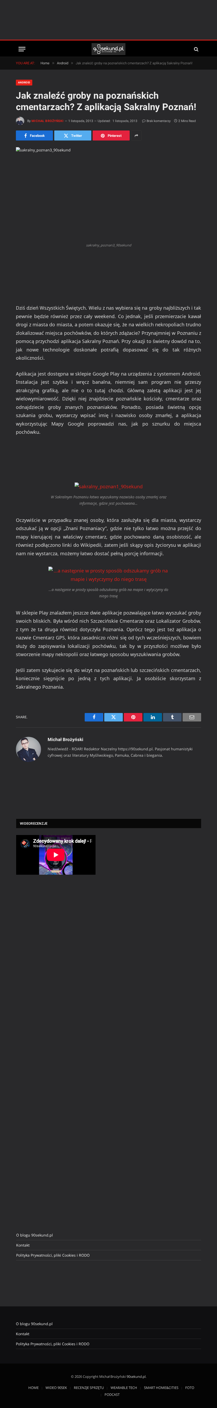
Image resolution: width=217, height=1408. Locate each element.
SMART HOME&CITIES (161, 1387)
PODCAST (112, 1394)
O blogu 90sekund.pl (34, 1235)
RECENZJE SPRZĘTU (89, 1387)
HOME (33, 1387)
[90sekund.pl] (109, 49)
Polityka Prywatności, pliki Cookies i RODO (53, 1255)
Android (24, 82)
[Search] (195, 49)
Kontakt (23, 1245)
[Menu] (22, 49)
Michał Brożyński (47, 121)
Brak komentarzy (159, 121)
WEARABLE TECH (124, 1387)
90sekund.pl (136, 1376)
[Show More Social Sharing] (136, 135)
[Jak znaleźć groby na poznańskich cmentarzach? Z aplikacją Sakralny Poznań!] (108, 193)
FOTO (189, 1387)
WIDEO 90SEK (56, 1387)
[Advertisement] (108, 20)
